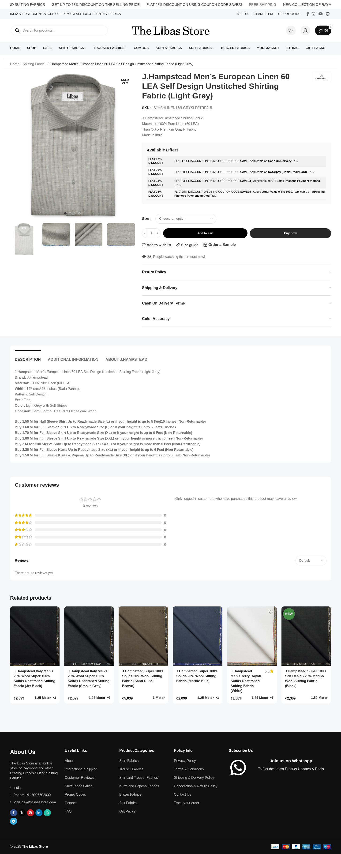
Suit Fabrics (128, 803)
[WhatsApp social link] (47, 812)
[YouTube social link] (320, 14)
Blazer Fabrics (130, 794)
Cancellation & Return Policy (195, 786)
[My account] (305, 30)
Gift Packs (127, 811)
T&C (295, 161)
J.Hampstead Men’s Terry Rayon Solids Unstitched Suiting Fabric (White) (246, 681)
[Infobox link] (65, 14)
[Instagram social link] (314, 14)
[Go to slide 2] (70, 213)
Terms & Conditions (189, 769)
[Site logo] (170, 30)
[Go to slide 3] (75, 213)
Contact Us (182, 794)
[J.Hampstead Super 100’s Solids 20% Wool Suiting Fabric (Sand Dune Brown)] (143, 636)
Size (145, 219)
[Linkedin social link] (38, 812)
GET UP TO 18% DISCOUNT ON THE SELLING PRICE (80, 5)
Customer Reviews (79, 777)
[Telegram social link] (13, 821)
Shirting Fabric (33, 64)
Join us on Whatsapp (291, 761)
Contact (71, 803)
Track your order (186, 803)
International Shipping (81, 769)
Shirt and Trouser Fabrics (138, 777)
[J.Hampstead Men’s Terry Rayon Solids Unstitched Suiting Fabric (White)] (252, 636)
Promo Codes (75, 794)
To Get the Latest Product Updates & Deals (291, 769)
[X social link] (22, 812)
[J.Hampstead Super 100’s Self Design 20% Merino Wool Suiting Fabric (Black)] (306, 636)
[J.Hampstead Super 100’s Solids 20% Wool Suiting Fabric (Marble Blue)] (197, 636)
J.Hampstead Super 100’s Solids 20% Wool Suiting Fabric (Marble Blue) (196, 676)
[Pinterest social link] (327, 14)
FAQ (68, 811)
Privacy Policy (185, 761)
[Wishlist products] (291, 30)
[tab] (28, 357)
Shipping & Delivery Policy (194, 777)
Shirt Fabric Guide (78, 786)
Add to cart (205, 233)
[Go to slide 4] (79, 213)
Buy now (290, 233)
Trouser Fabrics (131, 769)
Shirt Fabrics (129, 761)
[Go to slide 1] (65, 213)
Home (14, 64)
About (69, 761)
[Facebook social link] (308, 14)
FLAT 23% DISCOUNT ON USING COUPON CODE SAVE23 (178, 5)
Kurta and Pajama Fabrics (139, 786)
